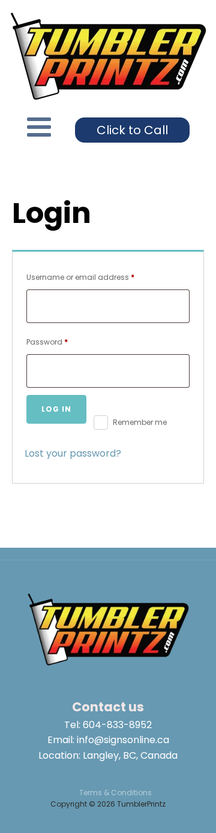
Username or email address (96, 276)
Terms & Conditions (115, 792)
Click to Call (132, 130)
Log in (56, 409)
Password (63, 341)
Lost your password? (73, 453)
